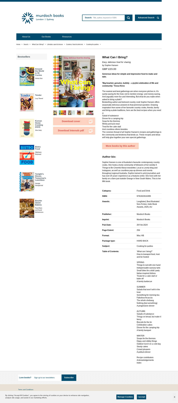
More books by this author (120, 146)
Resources (67, 37)
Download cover (71, 121)
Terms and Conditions (25, 390)
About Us (26, 37)
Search (88, 18)
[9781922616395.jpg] (74, 81)
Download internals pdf (71, 130)
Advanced (146, 18)
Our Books (46, 37)
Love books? (25, 378)
